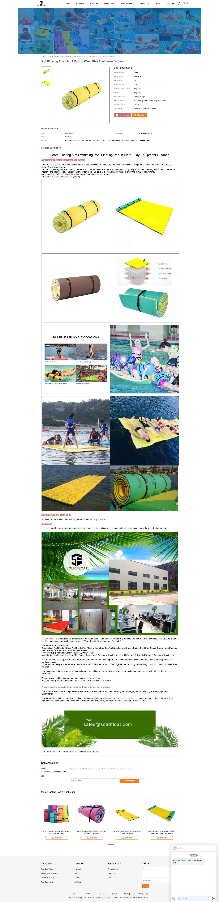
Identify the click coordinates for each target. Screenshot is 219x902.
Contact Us (144, 3)
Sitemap (127, 893)
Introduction (78, 869)
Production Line (113, 869)
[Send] (213, 898)
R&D (109, 878)
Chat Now (171, 3)
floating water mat (53, 751)
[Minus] (213, 848)
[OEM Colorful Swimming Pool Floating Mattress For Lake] (56, 813)
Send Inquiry (129, 780)
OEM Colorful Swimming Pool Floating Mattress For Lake (56, 832)
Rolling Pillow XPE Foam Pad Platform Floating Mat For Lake (126, 832)
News (158, 3)
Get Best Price (124, 115)
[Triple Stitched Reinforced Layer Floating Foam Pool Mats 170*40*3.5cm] (91, 813)
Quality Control (127, 3)
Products (80, 3)
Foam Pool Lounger (47, 882)
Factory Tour (109, 3)
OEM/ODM (111, 873)
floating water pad (69, 751)
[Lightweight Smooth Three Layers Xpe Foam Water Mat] (161, 813)
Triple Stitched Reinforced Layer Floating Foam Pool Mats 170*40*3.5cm (91, 832)
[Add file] (173, 898)
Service (77, 878)
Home (67, 3)
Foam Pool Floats (47, 869)
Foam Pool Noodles (47, 878)
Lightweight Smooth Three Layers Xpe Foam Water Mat (161, 832)
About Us (94, 3)
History (77, 873)
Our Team (78, 882)
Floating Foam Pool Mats (49, 873)
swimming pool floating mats (89, 751)
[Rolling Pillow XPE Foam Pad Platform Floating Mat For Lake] (126, 813)
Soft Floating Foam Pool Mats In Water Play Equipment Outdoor (93, 56)
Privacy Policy (143, 893)
